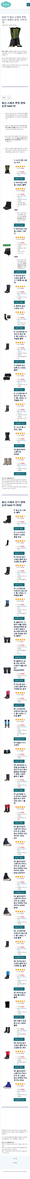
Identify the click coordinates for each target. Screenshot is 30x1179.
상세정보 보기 (20, 272)
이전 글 (15, 1158)
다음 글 (15, 1162)
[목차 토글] (8, 98)
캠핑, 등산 (5, 25)
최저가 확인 (19, 302)
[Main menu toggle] (28, 4)
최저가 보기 (19, 179)
